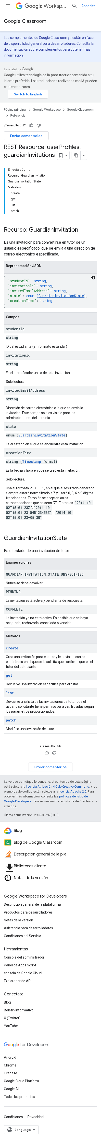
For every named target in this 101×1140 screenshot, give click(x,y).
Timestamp (31, 461)
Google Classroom (25, 21)
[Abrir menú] (8, 6)
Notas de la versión (18, 920)
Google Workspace (47, 109)
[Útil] (31, 125)
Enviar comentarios (26, 136)
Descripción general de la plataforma (32, 904)
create (12, 648)
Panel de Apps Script (20, 965)
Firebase (10, 1073)
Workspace (56, 6)
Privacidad (35, 1117)
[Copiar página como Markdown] (76, 155)
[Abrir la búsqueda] (74, 6)
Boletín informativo (19, 1010)
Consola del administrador (24, 957)
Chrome (10, 1065)
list (10, 692)
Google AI (11, 1089)
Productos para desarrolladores (28, 912)
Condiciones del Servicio (22, 936)
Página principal (15, 109)
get (9, 675)
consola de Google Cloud (23, 973)
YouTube (11, 1026)
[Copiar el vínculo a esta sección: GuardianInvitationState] (72, 538)
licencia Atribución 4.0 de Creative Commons (57, 786)
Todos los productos (19, 1097)
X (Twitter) (12, 1018)
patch (11, 720)
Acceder (88, 6)
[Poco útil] (38, 125)
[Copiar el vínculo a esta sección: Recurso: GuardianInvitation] (83, 230)
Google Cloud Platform (21, 1081)
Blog (7, 1002)
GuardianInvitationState (61, 295)
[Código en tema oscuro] (93, 278)
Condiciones (13, 1117)
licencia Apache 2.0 (72, 791)
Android (10, 1057)
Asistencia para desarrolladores (28, 928)
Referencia (17, 115)
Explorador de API (17, 981)
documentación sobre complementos (33, 49)
